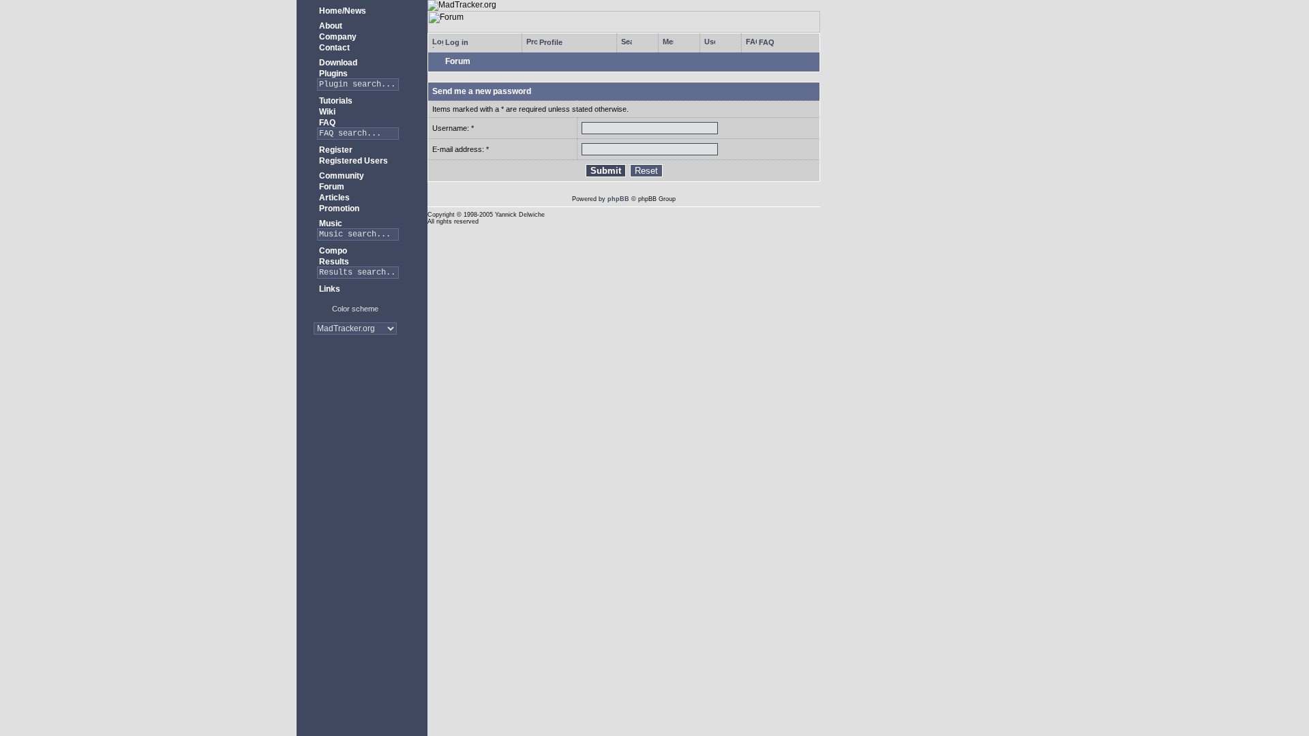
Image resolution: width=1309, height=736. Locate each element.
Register (334, 150)
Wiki (326, 112)
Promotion (338, 208)
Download (337, 62)
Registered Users (352, 161)
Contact (333, 47)
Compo (332, 251)
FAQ (326, 122)
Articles (333, 197)
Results (333, 261)
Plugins (332, 73)
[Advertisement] (355, 388)
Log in (455, 42)
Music (329, 223)
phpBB (618, 199)
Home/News (341, 11)
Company (337, 37)
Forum (330, 186)
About (329, 26)
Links (328, 289)
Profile (549, 42)
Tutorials (334, 101)
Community (340, 176)
